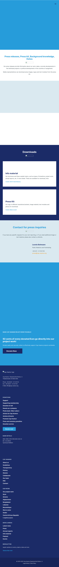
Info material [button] (7, 533)
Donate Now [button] (11, 351)
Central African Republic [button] (11, 515)
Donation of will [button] (8, 405)
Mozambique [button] (7, 507)
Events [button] (5, 539)
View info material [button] (13, 181)
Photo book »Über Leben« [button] (11, 411)
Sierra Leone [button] (7, 510)
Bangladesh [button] (7, 502)
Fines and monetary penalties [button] (12, 421)
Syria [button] (4, 494)
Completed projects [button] (8, 517)
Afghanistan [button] (7, 499)
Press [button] (5, 528)
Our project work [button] (8, 491)
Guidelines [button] (6, 465)
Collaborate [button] (6, 475)
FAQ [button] (4, 481)
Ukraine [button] (5, 497)
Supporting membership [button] (11, 403)
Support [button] (5, 400)
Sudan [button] (5, 512)
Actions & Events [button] (8, 416)
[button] (55, 4)
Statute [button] (5, 473)
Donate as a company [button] (10, 408)
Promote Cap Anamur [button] (10, 419)
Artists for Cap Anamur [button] (10, 413)
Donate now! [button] (9, 429)
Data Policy (33, 563)
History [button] (5, 470)
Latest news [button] (7, 526)
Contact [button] (5, 483)
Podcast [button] (5, 536)
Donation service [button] (8, 424)
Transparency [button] (7, 468)
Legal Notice (26, 563)
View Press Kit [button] (11, 210)
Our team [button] (6, 478)
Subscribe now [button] (7, 550)
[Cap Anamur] (8, 4)
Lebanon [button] (5, 505)
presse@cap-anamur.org (39, 253)
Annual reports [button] (8, 531)
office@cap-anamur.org (12, 385)
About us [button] (6, 462)
